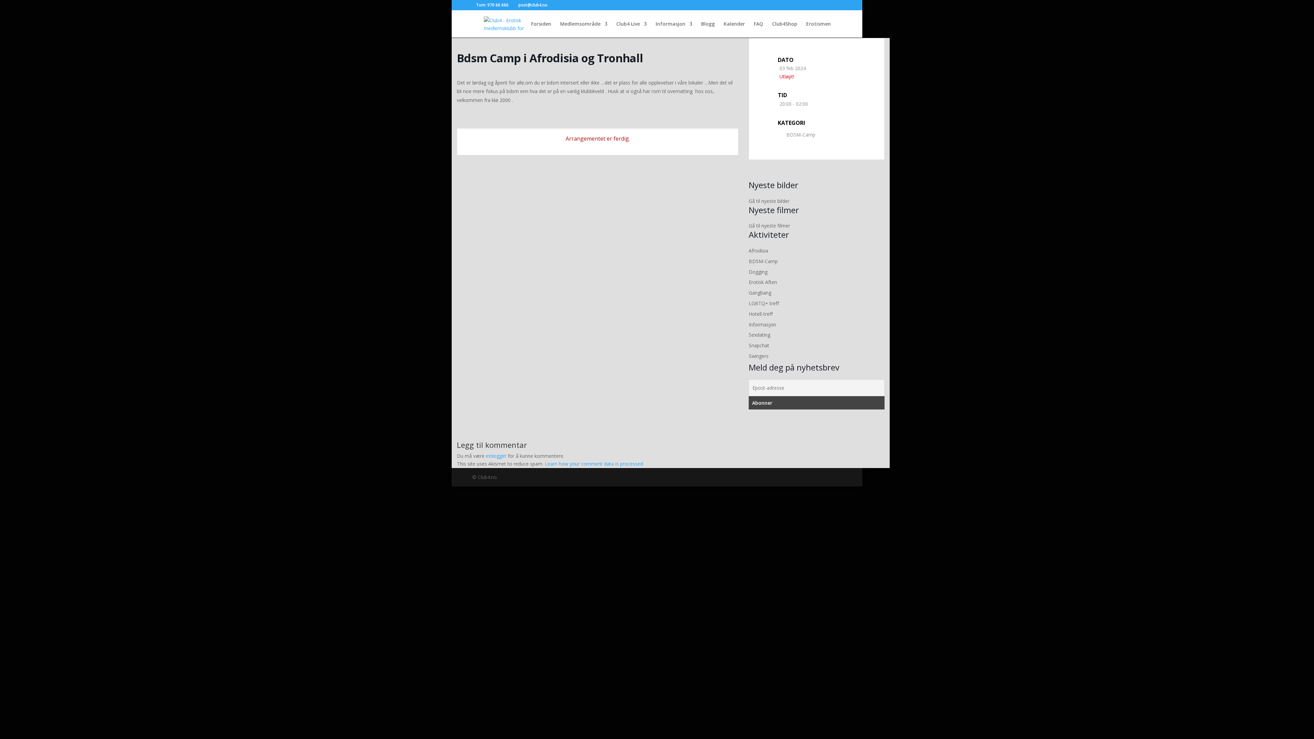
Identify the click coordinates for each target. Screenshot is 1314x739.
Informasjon (670, 24)
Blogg (708, 24)
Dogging (758, 272)
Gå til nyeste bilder (769, 201)
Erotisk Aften (763, 282)
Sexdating (759, 335)
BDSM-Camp (800, 134)
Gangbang (760, 292)
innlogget (496, 456)
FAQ (758, 24)
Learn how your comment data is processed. (594, 464)
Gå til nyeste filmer (769, 225)
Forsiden (541, 24)
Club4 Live (628, 24)
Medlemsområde (580, 24)
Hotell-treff (761, 314)
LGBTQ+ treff (764, 303)
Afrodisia (758, 250)
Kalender (734, 24)
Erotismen (818, 24)
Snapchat (759, 345)
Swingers (759, 356)
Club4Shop (784, 24)
